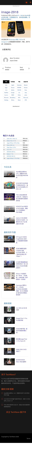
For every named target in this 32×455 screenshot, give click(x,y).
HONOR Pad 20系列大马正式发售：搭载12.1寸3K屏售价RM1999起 (22, 209)
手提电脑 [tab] (13, 81)
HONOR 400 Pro (11, 151)
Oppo (6, 87)
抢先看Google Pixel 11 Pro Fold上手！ (21, 340)
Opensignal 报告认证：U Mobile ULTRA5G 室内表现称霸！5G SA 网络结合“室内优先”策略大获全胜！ (22, 290)
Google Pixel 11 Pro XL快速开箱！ (21, 319)
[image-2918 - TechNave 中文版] (15, 2)
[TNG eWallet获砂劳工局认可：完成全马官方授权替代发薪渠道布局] (9, 196)
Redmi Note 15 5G (11, 140)
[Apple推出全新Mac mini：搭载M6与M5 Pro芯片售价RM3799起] (9, 173)
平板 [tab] (19, 81)
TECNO (19, 90)
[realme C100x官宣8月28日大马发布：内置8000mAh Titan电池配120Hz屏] (9, 220)
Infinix (12, 90)
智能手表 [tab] (26, 81)
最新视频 (7, 303)
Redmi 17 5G (10, 154)
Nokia (19, 95)
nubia (25, 95)
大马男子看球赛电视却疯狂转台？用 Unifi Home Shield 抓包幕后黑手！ (22, 265)
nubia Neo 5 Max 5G (12, 138)
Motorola (6, 97)
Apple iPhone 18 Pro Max (13, 143)
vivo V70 (9, 149)
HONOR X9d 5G (11, 156)
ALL (6, 85)
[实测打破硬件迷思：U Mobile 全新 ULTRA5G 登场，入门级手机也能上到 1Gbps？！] (9, 250)
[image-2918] (16, 29)
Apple (12, 85)
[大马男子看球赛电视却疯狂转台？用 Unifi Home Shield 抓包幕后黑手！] (9, 264)
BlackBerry (12, 97)
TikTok (21, 39)
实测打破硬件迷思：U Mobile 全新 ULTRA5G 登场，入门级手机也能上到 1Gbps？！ (22, 252)
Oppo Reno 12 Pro (11, 147)
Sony (26, 90)
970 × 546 (20, 15)
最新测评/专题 (10, 232)
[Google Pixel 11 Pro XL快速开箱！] (9, 320)
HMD (12, 95)
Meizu (12, 100)
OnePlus (6, 92)
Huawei (25, 85)
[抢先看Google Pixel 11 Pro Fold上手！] (9, 341)
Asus (26, 92)
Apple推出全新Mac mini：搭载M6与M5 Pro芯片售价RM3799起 (22, 174)
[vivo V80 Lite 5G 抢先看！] (9, 310)
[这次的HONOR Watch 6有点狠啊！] (9, 361)
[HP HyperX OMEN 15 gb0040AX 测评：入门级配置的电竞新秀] (9, 238)
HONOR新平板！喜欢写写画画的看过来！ (21, 330)
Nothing (6, 100)
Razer (19, 100)
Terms (28, 438)
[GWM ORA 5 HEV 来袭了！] (9, 351)
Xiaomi (12, 87)
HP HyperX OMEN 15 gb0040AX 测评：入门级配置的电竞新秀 (22, 240)
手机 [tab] (6, 81)
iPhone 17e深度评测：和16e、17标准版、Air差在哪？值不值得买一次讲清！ (22, 276)
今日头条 (7, 167)
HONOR (19, 87)
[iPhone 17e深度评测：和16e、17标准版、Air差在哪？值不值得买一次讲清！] (9, 275)
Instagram (4, 42)
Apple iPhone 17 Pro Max (13, 158)
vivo (6, 90)
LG (19, 92)
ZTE (26, 100)
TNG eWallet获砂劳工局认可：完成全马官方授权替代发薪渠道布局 (22, 197)
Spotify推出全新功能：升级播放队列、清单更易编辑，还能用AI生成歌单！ (15, 17)
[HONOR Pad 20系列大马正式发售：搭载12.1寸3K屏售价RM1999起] (9, 208)
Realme (25, 87)
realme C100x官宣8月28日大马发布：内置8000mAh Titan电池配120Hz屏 (22, 221)
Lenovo (6, 95)
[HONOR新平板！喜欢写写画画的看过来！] (9, 330)
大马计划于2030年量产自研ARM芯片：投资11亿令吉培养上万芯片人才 (22, 186)
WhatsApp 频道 (13, 39)
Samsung (19, 85)
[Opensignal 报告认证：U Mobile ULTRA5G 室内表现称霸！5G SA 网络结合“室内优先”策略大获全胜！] (9, 287)
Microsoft (25, 97)
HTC (19, 97)
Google (12, 92)
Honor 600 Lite (10, 145)
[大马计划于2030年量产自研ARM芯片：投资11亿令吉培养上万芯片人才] (9, 185)
